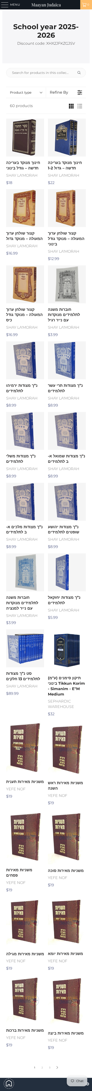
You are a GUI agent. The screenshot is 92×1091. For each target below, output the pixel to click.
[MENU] (2, 4)
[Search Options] (81, 72)
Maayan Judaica (46, 5)
